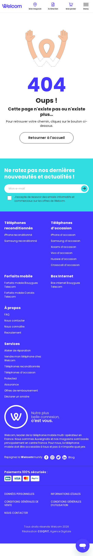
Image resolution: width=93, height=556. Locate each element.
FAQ (6, 314)
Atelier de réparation (17, 350)
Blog (71, 457)
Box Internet (62, 276)
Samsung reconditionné (20, 241)
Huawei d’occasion (64, 259)
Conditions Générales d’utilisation (66, 503)
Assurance (11, 384)
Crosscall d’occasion (65, 265)
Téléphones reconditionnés (18, 225)
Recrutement (12, 332)
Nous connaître (14, 326)
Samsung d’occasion (65, 241)
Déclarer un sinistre (16, 396)
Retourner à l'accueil (46, 137)
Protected (10, 378)
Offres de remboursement (21, 390)
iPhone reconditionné (18, 235)
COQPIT (43, 531)
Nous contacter (14, 320)
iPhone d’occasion (63, 235)
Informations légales (66, 494)
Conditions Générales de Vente (21, 503)
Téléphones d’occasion (61, 225)
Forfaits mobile (18, 276)
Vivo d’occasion (61, 253)
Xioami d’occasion (63, 247)
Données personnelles (19, 494)
